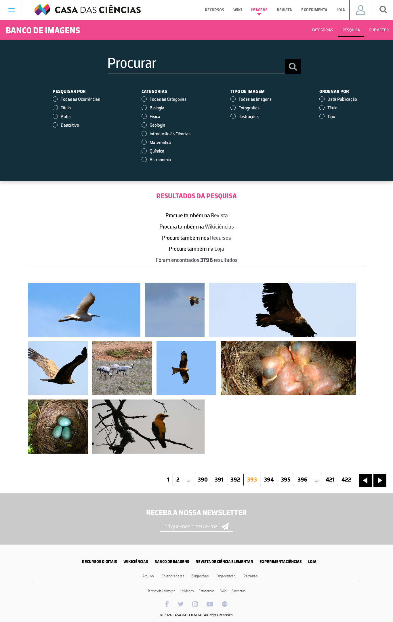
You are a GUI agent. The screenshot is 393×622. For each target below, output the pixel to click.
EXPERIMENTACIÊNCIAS (281, 561)
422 (346, 479)
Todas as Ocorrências (80, 99)
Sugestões (200, 576)
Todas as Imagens (255, 99)
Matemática (160, 142)
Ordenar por (334, 91)
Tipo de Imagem (247, 91)
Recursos (214, 9)
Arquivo (148, 576)
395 (286, 479)
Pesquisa (351, 30)
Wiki (237, 9)
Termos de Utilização (161, 591)
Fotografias (249, 108)
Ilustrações (249, 116)
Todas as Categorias (168, 99)
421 (330, 479)
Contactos (238, 591)
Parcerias (250, 576)
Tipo (331, 116)
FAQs (223, 591)
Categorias (322, 30)
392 (235, 479)
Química (157, 151)
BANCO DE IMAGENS (171, 561)
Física (155, 116)
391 (219, 479)
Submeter (379, 30)
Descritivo (70, 125)
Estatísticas (206, 591)
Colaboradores (173, 576)
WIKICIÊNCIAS (135, 561)
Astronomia (160, 159)
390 (203, 479)
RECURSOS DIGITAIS (99, 561)
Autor (66, 116)
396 (302, 479)
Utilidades (187, 591)
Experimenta (314, 9)
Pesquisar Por (69, 91)
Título (66, 108)
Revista (284, 9)
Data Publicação (342, 99)
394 (269, 479)
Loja (341, 9)
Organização (226, 576)
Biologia (157, 108)
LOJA (312, 561)
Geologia (157, 125)
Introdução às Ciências (170, 133)
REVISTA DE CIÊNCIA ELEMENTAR (224, 561)
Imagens (259, 9)
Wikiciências (219, 226)
